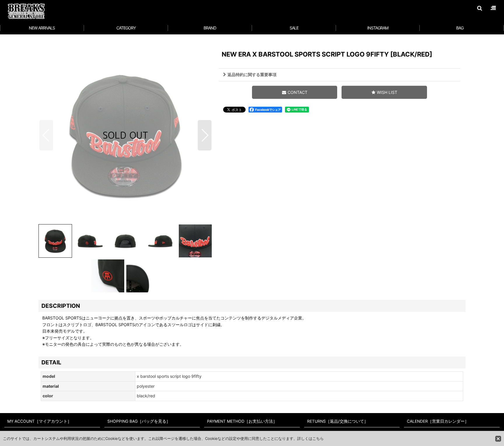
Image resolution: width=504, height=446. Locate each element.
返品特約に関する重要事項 (252, 74)
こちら (318, 438)
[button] (479, 8)
